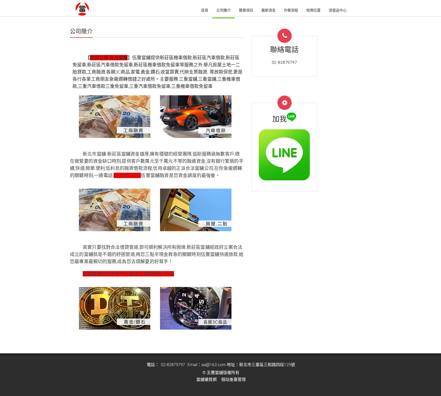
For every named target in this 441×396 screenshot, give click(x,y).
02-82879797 (284, 62)
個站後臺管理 (233, 379)
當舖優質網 (206, 379)
